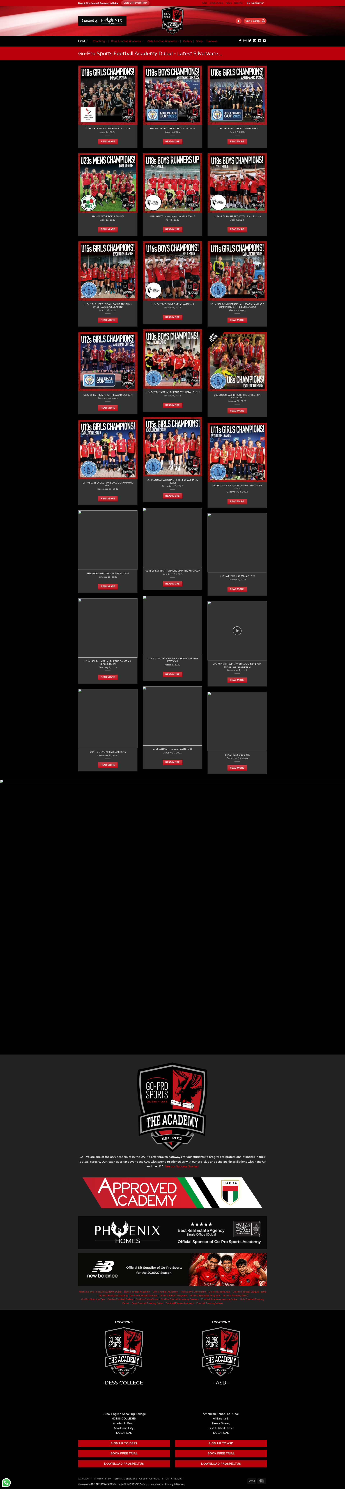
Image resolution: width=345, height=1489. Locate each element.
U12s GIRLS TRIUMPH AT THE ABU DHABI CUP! (107, 395)
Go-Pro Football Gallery (120, 1299)
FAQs (165, 1478)
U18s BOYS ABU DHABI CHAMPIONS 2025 (172, 128)
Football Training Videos (209, 1303)
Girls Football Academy (162, 41)
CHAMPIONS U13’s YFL (237, 754)
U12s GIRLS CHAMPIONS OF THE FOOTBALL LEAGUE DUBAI (107, 662)
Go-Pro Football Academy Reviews (180, 1299)
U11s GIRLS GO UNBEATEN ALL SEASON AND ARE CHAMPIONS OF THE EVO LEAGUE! (237, 305)
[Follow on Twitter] (249, 41)
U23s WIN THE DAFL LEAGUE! (108, 216)
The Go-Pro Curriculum (193, 1291)
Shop (199, 41)
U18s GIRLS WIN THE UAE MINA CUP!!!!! (108, 573)
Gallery (187, 41)
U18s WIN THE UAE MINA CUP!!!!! (237, 576)
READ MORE (108, 141)
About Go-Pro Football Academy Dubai (100, 1291)
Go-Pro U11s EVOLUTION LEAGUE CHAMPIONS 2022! (237, 487)
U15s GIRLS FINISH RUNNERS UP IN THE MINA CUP (172, 570)
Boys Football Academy (126, 41)
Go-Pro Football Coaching (113, 1295)
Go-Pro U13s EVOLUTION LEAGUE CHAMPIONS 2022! (108, 484)
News (229, 2)
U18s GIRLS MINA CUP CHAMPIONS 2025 (108, 128)
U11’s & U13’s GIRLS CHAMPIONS (108, 752)
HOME (82, 41)
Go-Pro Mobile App (219, 1291)
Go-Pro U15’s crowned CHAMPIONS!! (172, 749)
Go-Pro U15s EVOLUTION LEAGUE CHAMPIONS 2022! (172, 481)
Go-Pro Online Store (147, 1299)
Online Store (216, 2)
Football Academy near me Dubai (219, 1299)
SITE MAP (177, 1478)
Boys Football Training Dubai (147, 1303)
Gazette (238, 2)
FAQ (204, 2)
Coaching (99, 41)
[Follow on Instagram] (245, 41)
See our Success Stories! (182, 1166)
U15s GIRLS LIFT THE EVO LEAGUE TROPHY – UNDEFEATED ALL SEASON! (108, 305)
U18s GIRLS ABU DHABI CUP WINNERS (237, 128)
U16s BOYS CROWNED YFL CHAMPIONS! (172, 304)
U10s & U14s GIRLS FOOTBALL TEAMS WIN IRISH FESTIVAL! (173, 660)
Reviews (211, 41)
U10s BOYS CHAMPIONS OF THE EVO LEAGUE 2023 (172, 392)
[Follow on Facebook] (240, 41)
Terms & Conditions (125, 1478)
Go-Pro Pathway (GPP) (235, 1295)
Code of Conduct (149, 1478)
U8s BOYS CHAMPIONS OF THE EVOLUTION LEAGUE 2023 (237, 396)
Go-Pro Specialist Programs (205, 1295)
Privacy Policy (102, 1478)
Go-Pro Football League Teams (249, 1291)
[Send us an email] (254, 41)
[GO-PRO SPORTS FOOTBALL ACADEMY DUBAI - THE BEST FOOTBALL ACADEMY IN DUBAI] (172, 21)
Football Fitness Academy (180, 1303)
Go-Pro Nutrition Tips (93, 1299)
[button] (255, 3)
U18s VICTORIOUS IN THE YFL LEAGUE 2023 (237, 216)
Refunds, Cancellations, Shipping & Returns (162, 1484)
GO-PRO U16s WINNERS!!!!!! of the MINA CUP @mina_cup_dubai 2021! (237, 665)
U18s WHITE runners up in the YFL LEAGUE (172, 216)
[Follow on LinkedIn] (259, 41)
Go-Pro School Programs (173, 1295)
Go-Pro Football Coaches (143, 1295)
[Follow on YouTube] (264, 41)
